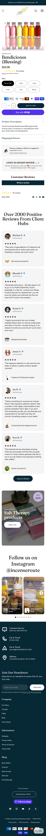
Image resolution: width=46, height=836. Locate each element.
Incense (5, 767)
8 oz (21, 83)
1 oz (20, 90)
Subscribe (37, 687)
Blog (3, 718)
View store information (18, 153)
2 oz (7, 90)
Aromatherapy (7, 780)
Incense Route (14, 818)
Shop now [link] (12, 525)
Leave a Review (23, 479)
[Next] (41, 593)
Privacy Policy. (36, 692)
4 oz (34, 83)
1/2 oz (34, 90)
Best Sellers (6, 763)
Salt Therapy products (17, 514)
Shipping (4, 73)
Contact (5, 709)
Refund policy (37, 818)
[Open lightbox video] (12, 595)
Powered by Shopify (25, 818)
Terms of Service (8, 745)
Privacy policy (12, 822)
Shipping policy (35, 822)
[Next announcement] (41, 2)
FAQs (4, 714)
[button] (3, 10)
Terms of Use (26, 692)
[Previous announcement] (4, 2)
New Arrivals (6, 771)
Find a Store (6, 722)
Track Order (6, 749)
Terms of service (23, 822)
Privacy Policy (7, 740)
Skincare (5, 776)
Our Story (5, 705)
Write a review (23, 183)
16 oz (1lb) (8, 83)
